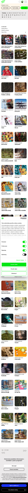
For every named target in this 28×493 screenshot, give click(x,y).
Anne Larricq (17, 291)
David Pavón (17, 308)
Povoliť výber (14, 269)
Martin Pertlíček (18, 76)
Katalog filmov (4, 28)
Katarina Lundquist (5, 374)
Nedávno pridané (5, 30)
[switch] (24, 246)
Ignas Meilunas (4, 308)
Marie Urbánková (5, 390)
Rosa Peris (3, 126)
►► (20, 451)
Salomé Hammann (19, 357)
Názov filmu (4, 32)
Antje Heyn (17, 390)
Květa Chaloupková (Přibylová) (5, 93)
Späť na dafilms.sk (14, 485)
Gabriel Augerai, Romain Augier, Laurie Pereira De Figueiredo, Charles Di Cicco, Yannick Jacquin (6, 176)
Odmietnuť (14, 273)
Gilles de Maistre (18, 126)
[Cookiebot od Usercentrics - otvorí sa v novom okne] (20, 218)
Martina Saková (4, 76)
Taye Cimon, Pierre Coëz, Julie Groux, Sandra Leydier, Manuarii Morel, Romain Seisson (20, 110)
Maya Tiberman (4, 423)
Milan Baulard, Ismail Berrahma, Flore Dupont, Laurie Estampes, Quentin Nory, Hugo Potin (20, 374)
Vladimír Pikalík (4, 159)
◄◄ (7, 453)
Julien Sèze (4, 324)
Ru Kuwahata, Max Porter (20, 93)
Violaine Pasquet (18, 142)
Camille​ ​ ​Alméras (18, 324)
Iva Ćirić (16, 407)
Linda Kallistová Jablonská (7, 109)
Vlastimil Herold (18, 175)
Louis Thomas (18, 159)
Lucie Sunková (4, 341)
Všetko (4, 13)
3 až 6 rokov (6, 7)
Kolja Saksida (4, 440)
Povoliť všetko (14, 264)
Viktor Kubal (4, 192)
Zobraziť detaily (20, 260)
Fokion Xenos (4, 142)
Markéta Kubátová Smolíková (19, 424)
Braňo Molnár (18, 60)
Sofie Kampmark (18, 341)
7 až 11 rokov (15, 7)
